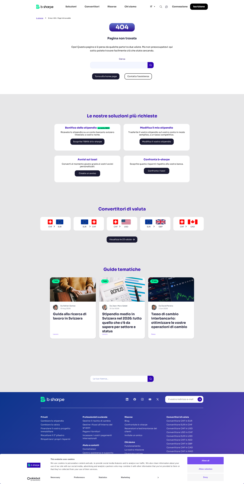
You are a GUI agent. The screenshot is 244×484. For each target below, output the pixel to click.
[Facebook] (134, 399)
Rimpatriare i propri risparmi (55, 439)
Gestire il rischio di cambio (97, 421)
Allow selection (205, 469)
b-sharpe (39, 18)
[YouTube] (149, 399)
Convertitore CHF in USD (179, 428)
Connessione (180, 6)
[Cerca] (151, 379)
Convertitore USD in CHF (179, 432)
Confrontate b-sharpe (136, 424)
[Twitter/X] (157, 399)
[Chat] (166, 6)
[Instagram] (142, 399)
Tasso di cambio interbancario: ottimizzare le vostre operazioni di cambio (169, 320)
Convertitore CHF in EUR (179, 421)
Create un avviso (87, 173)
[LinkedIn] (127, 399)
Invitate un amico (133, 435)
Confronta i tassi (156, 170)
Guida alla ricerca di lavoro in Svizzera (69, 316)
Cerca (122, 59)
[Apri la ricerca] (160, 6)
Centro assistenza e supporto (98, 453)
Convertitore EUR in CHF (179, 424)
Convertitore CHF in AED (179, 440)
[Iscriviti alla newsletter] (199, 399)
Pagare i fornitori (91, 431)
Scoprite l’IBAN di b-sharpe (87, 141)
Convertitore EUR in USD (179, 436)
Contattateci (89, 449)
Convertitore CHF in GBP (179, 443)
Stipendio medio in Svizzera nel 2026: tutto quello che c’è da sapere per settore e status (122, 322)
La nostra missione (134, 449)
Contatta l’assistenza (138, 76)
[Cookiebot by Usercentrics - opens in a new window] (34, 479)
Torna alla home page (106, 76)
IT (151, 6)
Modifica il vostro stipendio (156, 141)
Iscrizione (199, 6)
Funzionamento (132, 446)
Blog (127, 421)
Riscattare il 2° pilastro (52, 435)
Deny (205, 477)
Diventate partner (134, 453)
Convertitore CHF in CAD (179, 447)
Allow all (205, 461)
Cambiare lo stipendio (52, 421)
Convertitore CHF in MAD (179, 451)
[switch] (90, 477)
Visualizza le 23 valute (120, 239)
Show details (149, 477)
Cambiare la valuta (50, 424)
